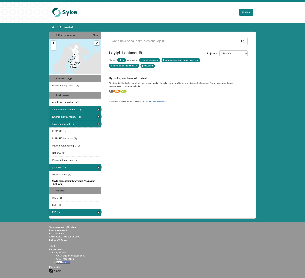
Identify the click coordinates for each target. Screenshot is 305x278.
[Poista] (123, 60)
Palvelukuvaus (56, 249)
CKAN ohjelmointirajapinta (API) (71, 256)
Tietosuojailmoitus (58, 252)
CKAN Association (65, 259)
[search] (243, 41)
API (132, 101)
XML (117, 91)
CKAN (55, 271)
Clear (95, 35)
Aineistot (246, 12)
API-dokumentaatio (158, 101)
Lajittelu (212, 53)
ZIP (111, 91)
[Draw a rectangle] (96, 43)
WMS (123, 91)
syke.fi (52, 246)
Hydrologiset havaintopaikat (128, 78)
